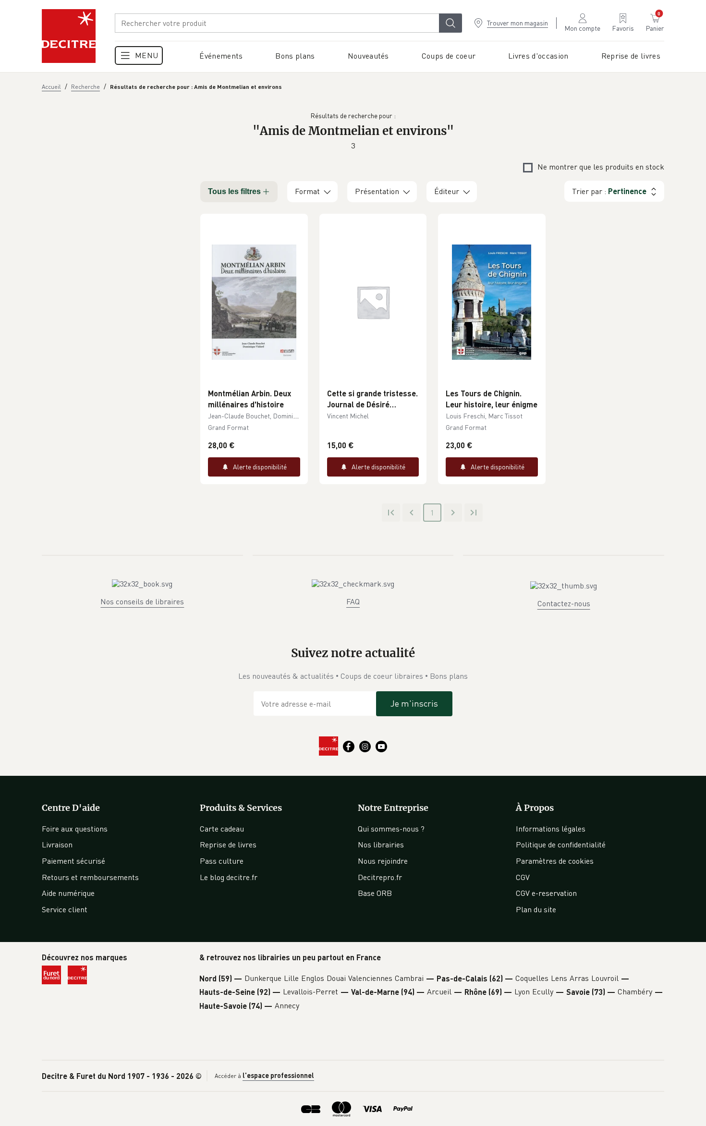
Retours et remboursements (90, 877)
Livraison (57, 844)
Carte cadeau (222, 828)
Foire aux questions (75, 828)
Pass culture (221, 861)
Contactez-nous (563, 603)
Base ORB (375, 893)
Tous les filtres (234, 191)
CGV (523, 877)
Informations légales (550, 828)
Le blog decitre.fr (228, 877)
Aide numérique (68, 893)
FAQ (353, 601)
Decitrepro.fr (380, 877)
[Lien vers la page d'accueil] (69, 36)
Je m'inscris (414, 703)
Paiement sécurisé (73, 861)
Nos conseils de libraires (142, 601)
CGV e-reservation (546, 893)
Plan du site (536, 909)
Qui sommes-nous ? (391, 828)
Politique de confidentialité (561, 844)
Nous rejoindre (383, 861)
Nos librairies (381, 844)
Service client (64, 909)
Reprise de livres (228, 844)
